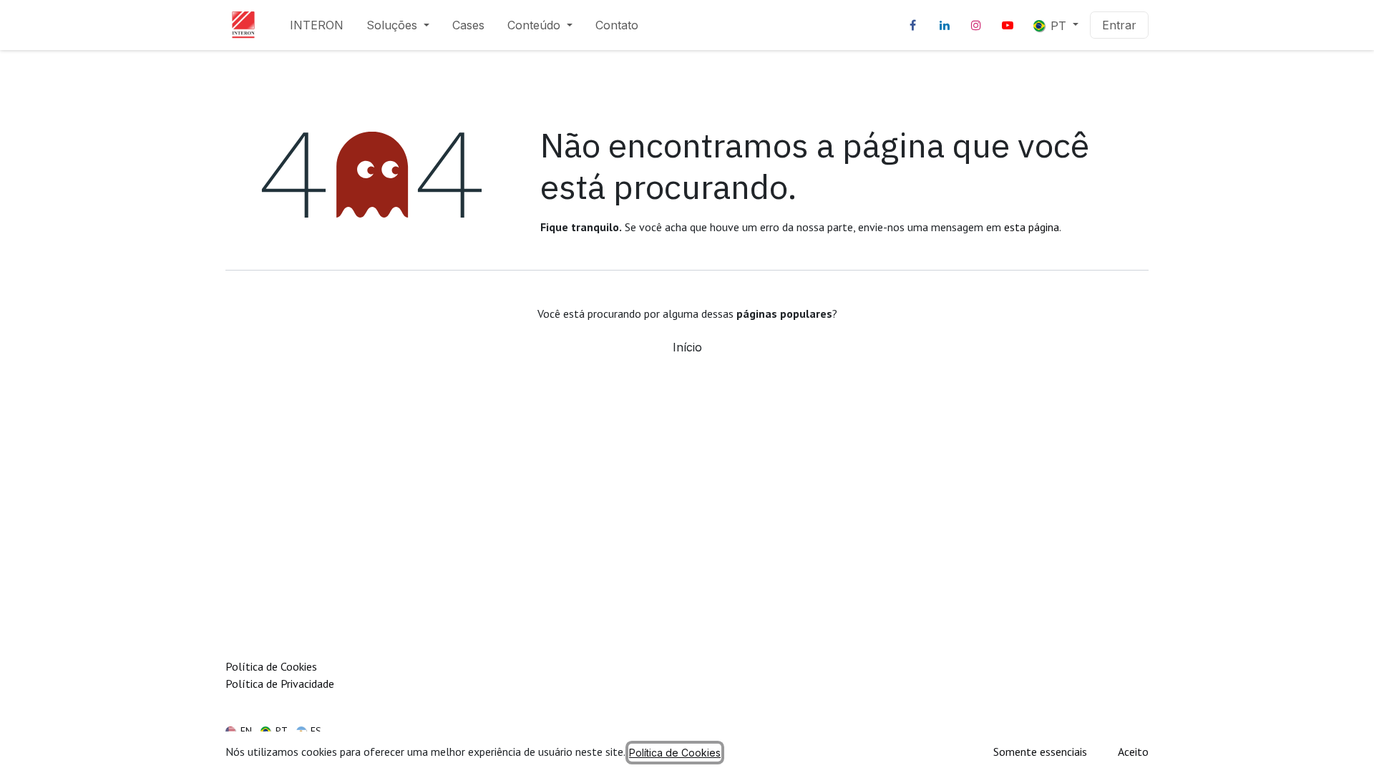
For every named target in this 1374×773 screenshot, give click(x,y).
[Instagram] (976, 25)
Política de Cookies (271, 666)
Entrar (1119, 25)
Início (687, 347)
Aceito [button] (1133, 751)
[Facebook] (913, 25)
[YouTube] (1007, 25)
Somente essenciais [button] (1040, 751)
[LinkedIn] (944, 25)
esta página (1031, 227)
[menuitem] (316, 25)
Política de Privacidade (279, 683)
